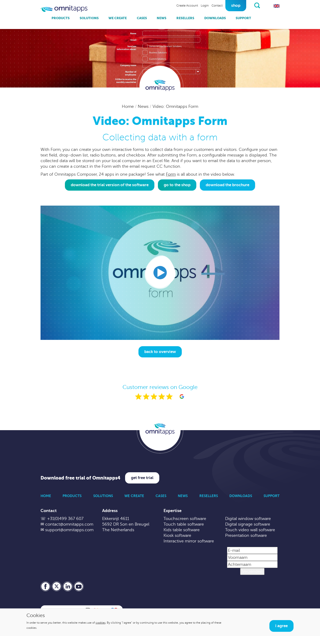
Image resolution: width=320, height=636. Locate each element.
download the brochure (227, 185)
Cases (142, 18)
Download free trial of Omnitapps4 (80, 478)
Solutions (89, 18)
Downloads (215, 18)
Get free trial (142, 478)
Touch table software (184, 524)
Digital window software (248, 518)
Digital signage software (247, 524)
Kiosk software (177, 535)
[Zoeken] (257, 5)
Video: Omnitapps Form (175, 106)
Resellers (185, 18)
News (161, 18)
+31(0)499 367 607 (65, 518)
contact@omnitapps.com (69, 524)
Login (205, 5)
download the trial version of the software (110, 185)
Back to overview (160, 351)
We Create (117, 18)
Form (171, 174)
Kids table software (182, 529)
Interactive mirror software (189, 541)
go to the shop (177, 185)
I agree (281, 626)
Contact (217, 5)
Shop (235, 5)
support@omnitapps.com (69, 529)
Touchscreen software (185, 518)
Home (128, 106)
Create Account (187, 5)
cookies (100, 622)
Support (243, 18)
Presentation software (246, 535)
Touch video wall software (250, 529)
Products (61, 18)
